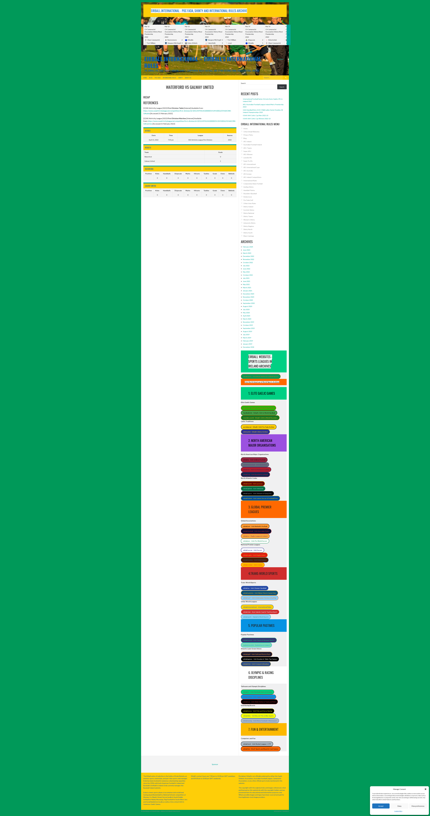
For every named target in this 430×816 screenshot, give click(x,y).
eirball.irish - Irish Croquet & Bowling (256, 664)
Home (145, 77)
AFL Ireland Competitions (252, 177)
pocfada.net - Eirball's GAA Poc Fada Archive (258, 427)
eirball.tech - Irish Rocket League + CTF (257, 744)
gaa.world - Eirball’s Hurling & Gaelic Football (258, 408)
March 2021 (247, 287)
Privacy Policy (248, 135)
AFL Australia (248, 171)
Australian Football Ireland (252, 145)
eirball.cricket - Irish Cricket (252, 565)
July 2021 (246, 278)
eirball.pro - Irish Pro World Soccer (255, 541)
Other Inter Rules (249, 203)
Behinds (231, 174)
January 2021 (247, 291)
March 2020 (247, 319)
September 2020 (249, 303)
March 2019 (247, 338)
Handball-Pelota (249, 190)
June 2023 (246, 250)
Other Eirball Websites (251, 132)
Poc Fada (158, 77)
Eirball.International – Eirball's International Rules (202, 62)
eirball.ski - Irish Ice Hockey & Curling (256, 470)
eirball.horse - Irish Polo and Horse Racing (257, 711)
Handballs (167, 174)
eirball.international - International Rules (257, 607)
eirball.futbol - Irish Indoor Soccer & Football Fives (260, 498)
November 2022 (248, 259)
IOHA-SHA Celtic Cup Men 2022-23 (255, 115)
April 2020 (246, 316)
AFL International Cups (251, 167)
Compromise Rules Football (252, 184)
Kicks (157, 174)
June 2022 (246, 269)
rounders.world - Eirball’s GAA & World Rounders (260, 418)
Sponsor (280, 59)
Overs (222, 174)
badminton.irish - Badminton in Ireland (256, 645)
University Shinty (249, 223)
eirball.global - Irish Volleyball (253, 488)
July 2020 (246, 309)
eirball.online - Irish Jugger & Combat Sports (258, 697)
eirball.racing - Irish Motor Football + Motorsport (260, 721)
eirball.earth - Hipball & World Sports (256, 617)
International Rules (169, 77)
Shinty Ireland (248, 207)
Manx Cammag (248, 236)
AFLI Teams (247, 148)
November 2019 (248, 322)
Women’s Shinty (249, 220)
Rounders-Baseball (250, 193)
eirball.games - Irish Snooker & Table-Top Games (260, 659)
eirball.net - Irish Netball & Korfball (255, 526)
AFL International (249, 164)
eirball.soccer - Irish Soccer (252, 550)
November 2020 (248, 297)
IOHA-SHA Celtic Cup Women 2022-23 (257, 119)
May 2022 (246, 272)
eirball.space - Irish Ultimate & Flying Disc (257, 493)
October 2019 (248, 325)
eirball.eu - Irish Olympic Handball (254, 588)
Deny (399, 806)
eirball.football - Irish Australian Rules (256, 531)
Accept (381, 806)
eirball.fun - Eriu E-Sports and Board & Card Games (260, 749)
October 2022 (248, 262)
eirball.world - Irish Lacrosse (253, 484)
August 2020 (247, 306)
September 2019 (249, 328)
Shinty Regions (248, 226)
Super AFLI (247, 151)
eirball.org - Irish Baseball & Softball (255, 474)
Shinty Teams (248, 216)
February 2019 (248, 341)
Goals (215, 174)
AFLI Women (248, 154)
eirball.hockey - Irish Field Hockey (254, 560)
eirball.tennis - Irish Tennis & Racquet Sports (258, 640)
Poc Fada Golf (248, 200)
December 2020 (248, 294)
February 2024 (248, 247)
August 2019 (247, 331)
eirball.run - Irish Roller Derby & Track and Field (259, 702)
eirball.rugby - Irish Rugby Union (254, 555)
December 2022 (248, 256)
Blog (150, 77)
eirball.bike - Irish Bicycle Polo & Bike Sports (258, 716)
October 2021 (248, 275)
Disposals (178, 174)
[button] (425, 789)
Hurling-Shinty (248, 187)
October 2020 (248, 300)
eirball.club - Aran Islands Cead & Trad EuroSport (260, 612)
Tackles (206, 174)
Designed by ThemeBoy (281, 811)
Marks (188, 174)
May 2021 (246, 284)
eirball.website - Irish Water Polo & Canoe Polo (259, 593)
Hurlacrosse (247, 197)
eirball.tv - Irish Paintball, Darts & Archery (257, 692)
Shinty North (247, 229)
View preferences (417, 806)
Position (148, 174)
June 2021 (246, 281)
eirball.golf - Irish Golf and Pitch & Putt (256, 654)
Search (243, 83)
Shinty (180, 77)
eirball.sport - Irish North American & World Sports (260, 376)
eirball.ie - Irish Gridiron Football (254, 460)
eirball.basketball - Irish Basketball (255, 465)
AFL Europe (247, 174)
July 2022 (246, 266)
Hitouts (197, 174)
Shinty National (248, 213)
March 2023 (247, 253)
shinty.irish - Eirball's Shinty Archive (255, 432)
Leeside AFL (247, 158)
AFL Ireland (247, 141)
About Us (188, 77)
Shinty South (248, 233)
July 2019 (246, 334)
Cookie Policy (398, 811)
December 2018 (248, 347)
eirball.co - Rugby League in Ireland (255, 536)
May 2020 (246, 313)
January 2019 (247, 344)
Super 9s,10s (248, 161)
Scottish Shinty (248, 210)
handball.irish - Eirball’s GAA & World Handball (259, 413)
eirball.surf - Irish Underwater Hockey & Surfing (259, 598)
